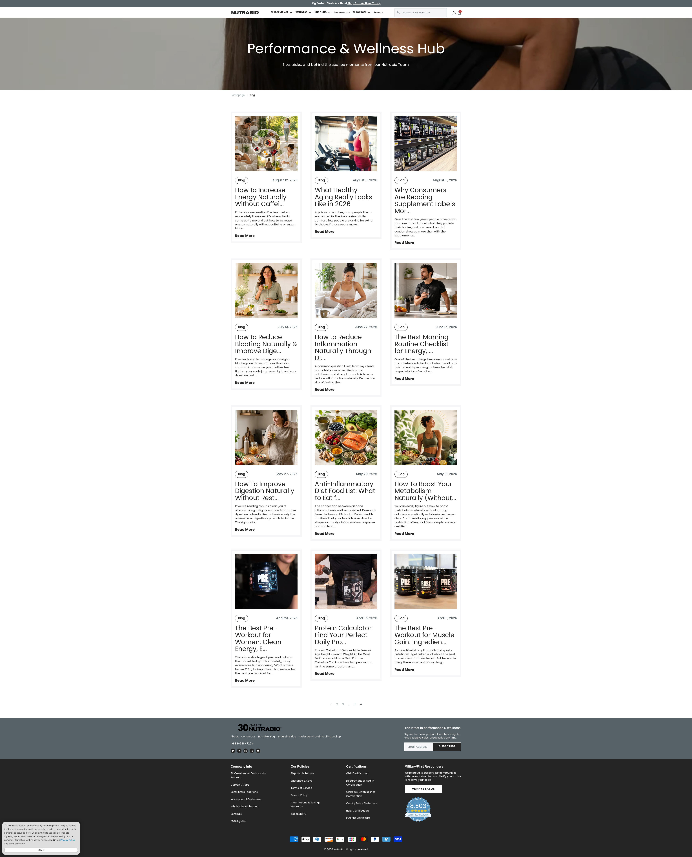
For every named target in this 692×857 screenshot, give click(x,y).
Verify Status (423, 789)
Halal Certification (357, 810)
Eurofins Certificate (358, 818)
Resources (360, 12)
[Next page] (361, 704)
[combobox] (420, 12)
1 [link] (331, 704)
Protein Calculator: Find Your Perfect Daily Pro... (344, 635)
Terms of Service (301, 788)
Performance (279, 12)
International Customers (246, 799)
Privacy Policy (299, 795)
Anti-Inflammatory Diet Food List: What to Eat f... (345, 491)
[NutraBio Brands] (258, 728)
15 (355, 704)
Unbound (320, 12)
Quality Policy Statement (362, 803)
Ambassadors (342, 12)
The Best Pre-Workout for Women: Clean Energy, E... (258, 638)
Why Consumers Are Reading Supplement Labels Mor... (424, 200)
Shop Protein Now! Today (364, 3)
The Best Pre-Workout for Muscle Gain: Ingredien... (424, 635)
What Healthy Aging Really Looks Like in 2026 (343, 197)
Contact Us (248, 736)
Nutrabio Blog (266, 736)
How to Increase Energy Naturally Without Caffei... (261, 197)
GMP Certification (357, 773)
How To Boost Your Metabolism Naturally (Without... (425, 491)
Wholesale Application (244, 806)
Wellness (301, 12)
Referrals (236, 814)
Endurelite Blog (287, 736)
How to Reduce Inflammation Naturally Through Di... (343, 347)
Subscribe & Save (301, 781)
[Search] (398, 12)
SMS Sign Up (238, 821)
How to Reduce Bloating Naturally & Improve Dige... (266, 344)
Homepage (238, 95)
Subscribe (447, 746)
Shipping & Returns (302, 773)
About (234, 736)
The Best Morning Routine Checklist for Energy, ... (421, 344)
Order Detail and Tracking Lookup (320, 736)
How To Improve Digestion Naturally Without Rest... (264, 491)
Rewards (378, 12)
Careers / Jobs (240, 784)
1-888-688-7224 (242, 743)
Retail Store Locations (244, 792)
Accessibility (298, 814)
